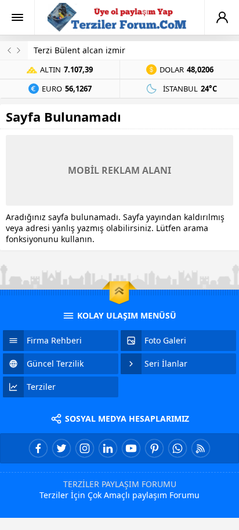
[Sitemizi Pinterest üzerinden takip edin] (154, 448)
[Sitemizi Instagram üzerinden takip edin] (84, 448)
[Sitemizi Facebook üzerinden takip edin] (38, 448)
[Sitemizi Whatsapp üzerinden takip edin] (177, 448)
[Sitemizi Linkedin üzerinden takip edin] (108, 448)
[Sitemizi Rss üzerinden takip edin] (200, 448)
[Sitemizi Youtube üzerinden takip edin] (131, 448)
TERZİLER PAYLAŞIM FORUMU (119, 483)
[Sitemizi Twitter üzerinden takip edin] (61, 448)
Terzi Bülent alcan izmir (79, 50)
